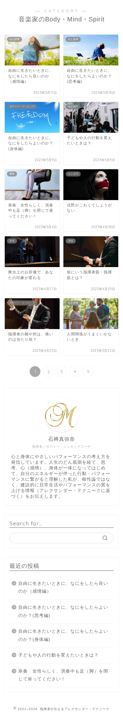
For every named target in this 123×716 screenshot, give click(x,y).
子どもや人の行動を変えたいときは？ (58, 655)
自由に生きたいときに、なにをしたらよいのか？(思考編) (63, 611)
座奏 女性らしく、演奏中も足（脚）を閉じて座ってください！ (63, 675)
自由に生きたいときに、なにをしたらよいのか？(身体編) (63, 635)
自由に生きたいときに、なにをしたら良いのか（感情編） (63, 587)
